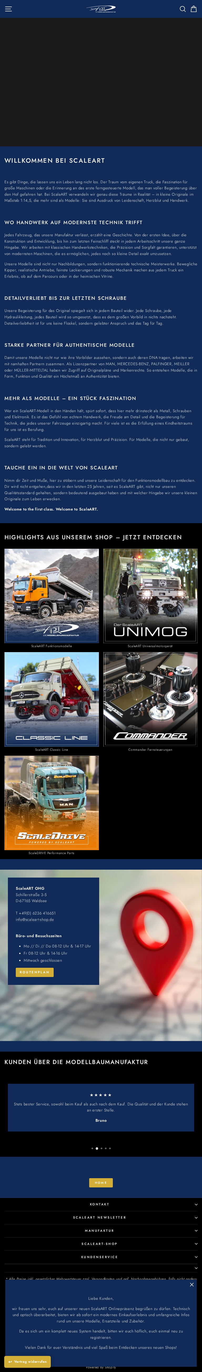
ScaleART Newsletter (99, 1217)
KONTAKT (100, 1204)
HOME (101, 1183)
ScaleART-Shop (100, 1243)
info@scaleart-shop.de (35, 919)
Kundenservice (99, 1257)
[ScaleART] (101, 955)
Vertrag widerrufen (30, 1361)
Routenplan (35, 972)
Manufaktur (99, 1230)
